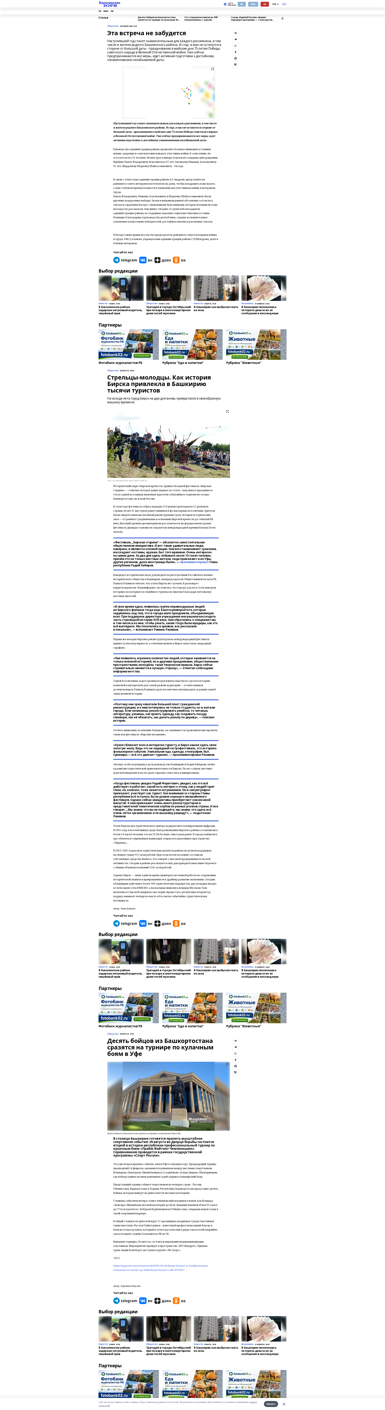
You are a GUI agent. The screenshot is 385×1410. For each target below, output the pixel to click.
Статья (103, 17)
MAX (253, 4)
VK (100, 11)
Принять (271, 1403)
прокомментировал (194, 562)
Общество (113, 26)
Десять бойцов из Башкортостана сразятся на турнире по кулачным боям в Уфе (159, 18)
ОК (264, 4)
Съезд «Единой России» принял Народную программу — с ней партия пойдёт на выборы (251, 18)
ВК (241, 4)
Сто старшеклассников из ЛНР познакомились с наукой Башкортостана (201, 18)
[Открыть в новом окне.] (125, 260)
